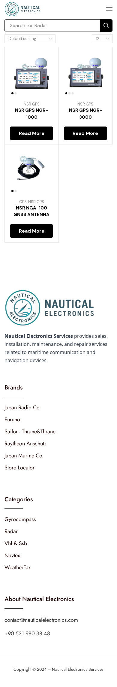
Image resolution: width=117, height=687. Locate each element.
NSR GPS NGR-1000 (31, 113)
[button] (109, 9)
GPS (23, 201)
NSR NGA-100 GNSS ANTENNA (32, 211)
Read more (31, 133)
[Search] (106, 26)
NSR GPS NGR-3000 (85, 113)
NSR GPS (32, 104)
